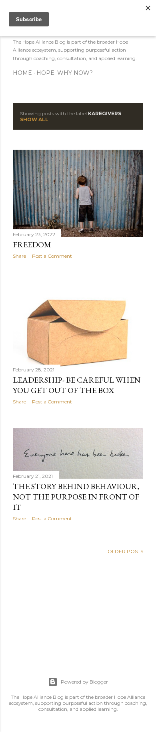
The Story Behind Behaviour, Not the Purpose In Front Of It (76, 496)
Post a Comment (52, 256)
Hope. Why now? (64, 72)
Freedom (32, 244)
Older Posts (125, 551)
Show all (34, 119)
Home (22, 72)
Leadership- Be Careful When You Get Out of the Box (76, 385)
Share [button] (19, 256)
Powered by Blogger (84, 682)
